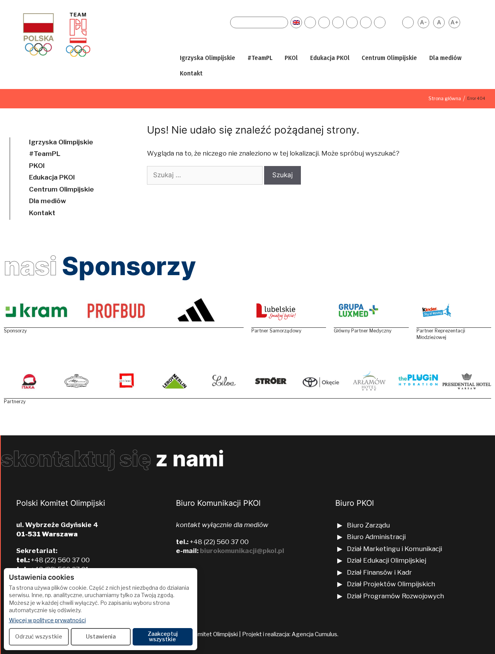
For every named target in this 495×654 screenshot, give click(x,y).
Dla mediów (445, 58)
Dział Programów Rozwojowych (395, 596)
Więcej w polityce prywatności (47, 619)
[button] (240, 58)
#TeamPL (260, 58)
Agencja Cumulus (314, 634)
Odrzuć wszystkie (38, 636)
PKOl (291, 58)
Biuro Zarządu (368, 525)
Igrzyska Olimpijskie (207, 58)
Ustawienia (101, 636)
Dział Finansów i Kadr (380, 572)
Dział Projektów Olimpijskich (391, 584)
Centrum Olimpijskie (389, 58)
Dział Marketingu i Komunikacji (394, 549)
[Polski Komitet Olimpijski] (55, 34)
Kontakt (191, 73)
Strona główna (444, 98)
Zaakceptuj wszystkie (163, 636)
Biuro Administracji (376, 537)
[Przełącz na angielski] (296, 22)
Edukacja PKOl (330, 58)
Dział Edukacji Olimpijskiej (386, 560)
